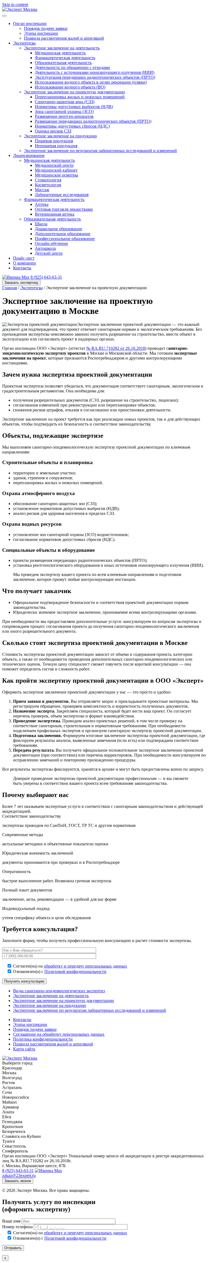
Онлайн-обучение (51, 243)
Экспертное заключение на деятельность (62, 48)
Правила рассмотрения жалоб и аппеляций (64, 38)
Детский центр (49, 253)
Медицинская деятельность (60, 53)
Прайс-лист (24, 258)
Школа (41, 224)
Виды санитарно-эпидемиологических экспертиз (59, 990)
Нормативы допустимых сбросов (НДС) (72, 126)
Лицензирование (29, 155)
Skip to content (15, 4)
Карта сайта (24, 1049)
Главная (9, 287)
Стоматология (48, 180)
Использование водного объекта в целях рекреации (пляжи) (91, 82)
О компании (24, 263)
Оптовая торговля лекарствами (64, 209)
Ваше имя (11, 1221)
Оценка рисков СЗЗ (53, 131)
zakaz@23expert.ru (19, 1175)
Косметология (48, 184)
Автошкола (45, 248)
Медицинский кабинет (56, 170)
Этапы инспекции (41, 33)
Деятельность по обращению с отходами (72, 67)
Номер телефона (18, 1226)
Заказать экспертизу (21, 283)
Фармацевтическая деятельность (65, 57)
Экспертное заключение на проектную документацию (74, 92)
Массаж (42, 189)
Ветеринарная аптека (54, 214)
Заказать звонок (17, 1181)
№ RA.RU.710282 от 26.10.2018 (115, 348)
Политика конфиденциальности (43, 1039)
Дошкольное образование (58, 228)
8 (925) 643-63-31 (46, 277)
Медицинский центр (54, 165)
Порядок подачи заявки (45, 28)
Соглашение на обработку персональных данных (58, 1034)
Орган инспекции (30, 23)
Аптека (41, 204)
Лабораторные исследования (61, 194)
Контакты (22, 268)
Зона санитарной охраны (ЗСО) (64, 111)
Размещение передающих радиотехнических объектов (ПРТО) (93, 121)
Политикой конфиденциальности (75, 971)
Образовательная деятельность (63, 62)
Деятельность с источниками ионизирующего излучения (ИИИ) (94, 72)
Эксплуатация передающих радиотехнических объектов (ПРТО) (95, 77)
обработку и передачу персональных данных (85, 966)
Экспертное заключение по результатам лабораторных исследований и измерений (100, 150)
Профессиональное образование (65, 238)
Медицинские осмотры (56, 175)
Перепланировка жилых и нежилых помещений (80, 97)
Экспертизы (24, 43)
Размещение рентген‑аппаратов (64, 116)
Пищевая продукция (54, 140)
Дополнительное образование (62, 233)
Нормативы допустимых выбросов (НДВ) (74, 106)
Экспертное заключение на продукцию (60, 136)
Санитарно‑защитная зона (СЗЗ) (64, 101)
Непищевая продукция (56, 145)
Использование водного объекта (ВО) (70, 87)
